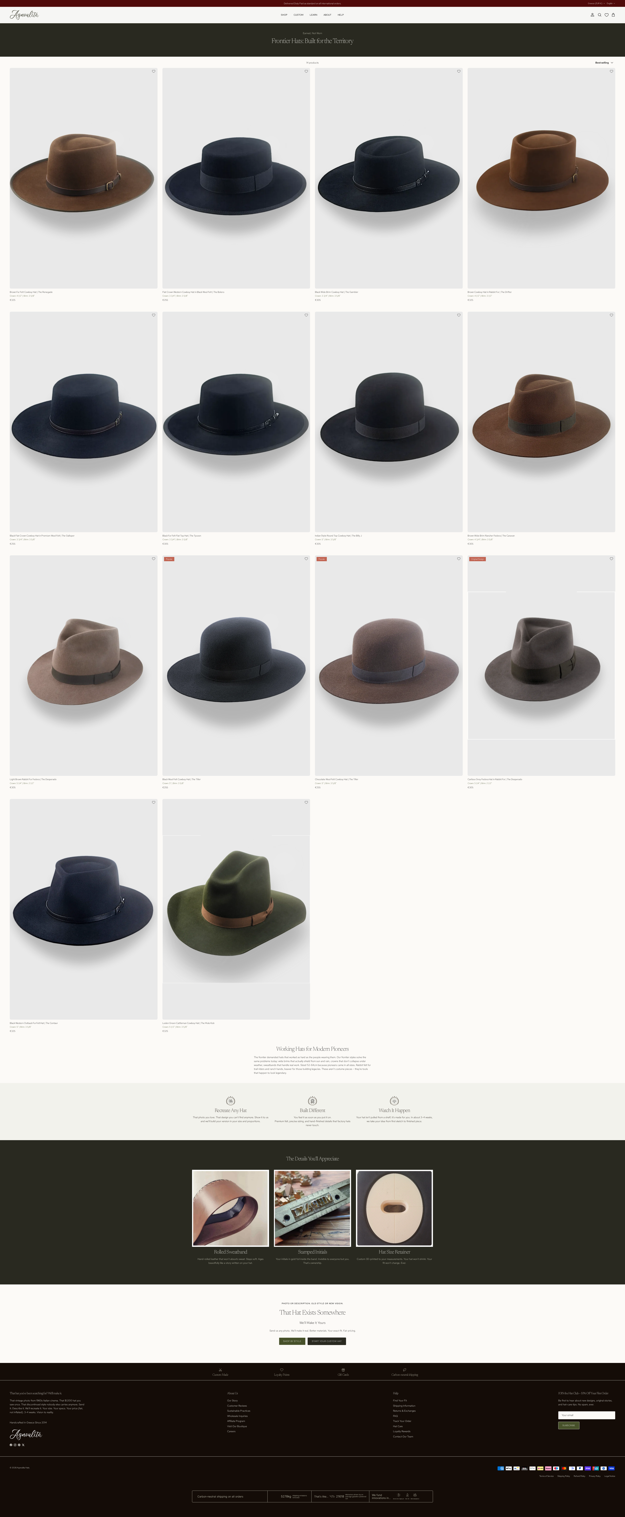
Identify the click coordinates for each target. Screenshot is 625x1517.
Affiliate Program (236, 1421)
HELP (341, 14)
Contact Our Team (403, 1436)
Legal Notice (609, 1476)
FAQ (395, 1416)
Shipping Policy (563, 1476)
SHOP (284, 14)
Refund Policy (579, 1476)
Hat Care (398, 1426)
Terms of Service (546, 1476)
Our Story (232, 1400)
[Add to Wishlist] (154, 71)
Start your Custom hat (327, 1341)
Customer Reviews (237, 1405)
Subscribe (568, 1425)
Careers (231, 1431)
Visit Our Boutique (237, 1426)
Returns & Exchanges (404, 1410)
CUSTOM (298, 14)
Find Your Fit (400, 1400)
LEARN (313, 14)
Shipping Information (404, 1405)
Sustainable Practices (238, 1410)
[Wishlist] (607, 15)
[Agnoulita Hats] (24, 15)
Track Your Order (402, 1421)
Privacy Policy (595, 1476)
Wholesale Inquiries (237, 1416)
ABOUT (327, 14)
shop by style (292, 1341)
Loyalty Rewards (401, 1431)
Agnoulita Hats (23, 1467)
